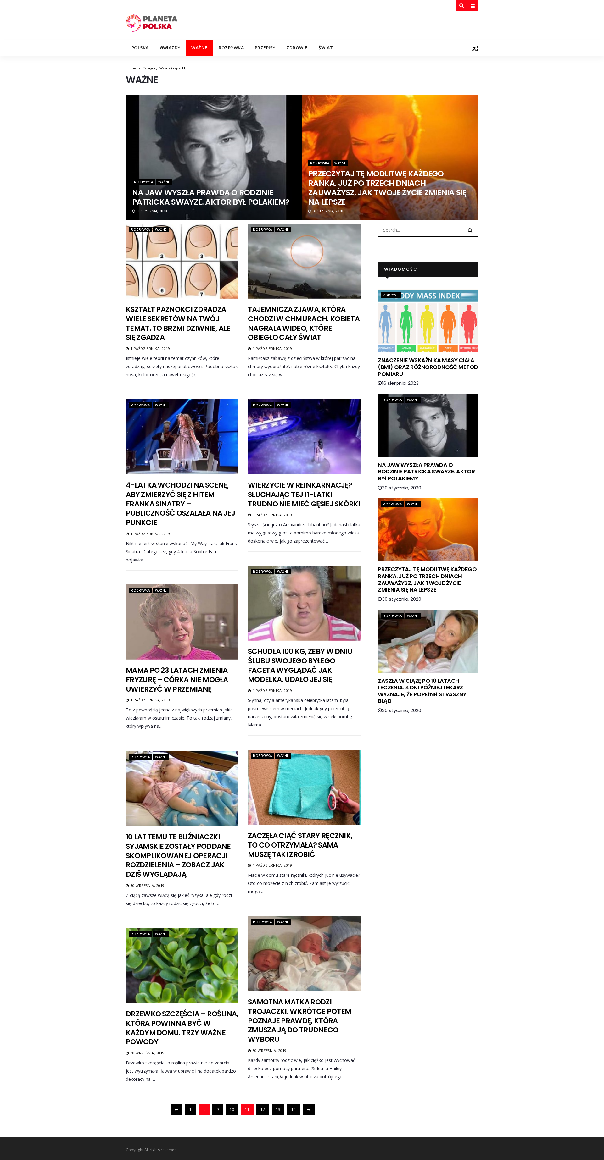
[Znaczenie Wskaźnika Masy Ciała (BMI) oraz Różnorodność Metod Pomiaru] (428, 320)
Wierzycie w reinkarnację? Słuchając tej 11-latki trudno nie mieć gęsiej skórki (304, 494)
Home (131, 68)
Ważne (199, 48)
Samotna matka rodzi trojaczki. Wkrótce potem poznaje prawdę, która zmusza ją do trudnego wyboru (299, 1021)
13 (278, 1109)
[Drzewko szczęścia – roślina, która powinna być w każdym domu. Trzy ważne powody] (182, 965)
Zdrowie (296, 48)
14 (293, 1109)
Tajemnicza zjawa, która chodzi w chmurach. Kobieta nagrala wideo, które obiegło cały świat (304, 323)
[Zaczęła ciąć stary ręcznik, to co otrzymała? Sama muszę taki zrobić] (304, 787)
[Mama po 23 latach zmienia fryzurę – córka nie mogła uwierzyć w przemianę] (182, 621)
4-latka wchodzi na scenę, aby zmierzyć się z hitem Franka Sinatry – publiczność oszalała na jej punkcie (180, 504)
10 (232, 1109)
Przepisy (265, 48)
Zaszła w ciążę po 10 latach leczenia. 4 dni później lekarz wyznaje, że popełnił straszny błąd (422, 691)
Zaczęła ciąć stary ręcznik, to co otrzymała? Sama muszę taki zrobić (300, 845)
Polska (140, 48)
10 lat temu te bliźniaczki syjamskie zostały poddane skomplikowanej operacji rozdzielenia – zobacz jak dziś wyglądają (178, 856)
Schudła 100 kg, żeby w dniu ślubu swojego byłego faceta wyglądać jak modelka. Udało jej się (300, 665)
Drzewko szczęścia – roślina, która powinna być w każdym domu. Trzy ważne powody (182, 1028)
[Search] (470, 230)
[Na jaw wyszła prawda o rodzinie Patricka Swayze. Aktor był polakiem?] (428, 425)
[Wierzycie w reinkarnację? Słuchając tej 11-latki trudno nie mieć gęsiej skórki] (304, 436)
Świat (325, 48)
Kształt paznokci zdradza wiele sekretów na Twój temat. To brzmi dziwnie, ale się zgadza (178, 323)
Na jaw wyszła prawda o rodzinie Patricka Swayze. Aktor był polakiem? (210, 197)
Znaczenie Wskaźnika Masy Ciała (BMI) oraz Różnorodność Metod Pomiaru (428, 367)
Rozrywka (231, 48)
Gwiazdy (170, 48)
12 (262, 1109)
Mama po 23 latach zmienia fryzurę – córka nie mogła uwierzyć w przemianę (177, 679)
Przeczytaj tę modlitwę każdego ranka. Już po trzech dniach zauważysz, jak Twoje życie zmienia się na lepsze (387, 187)
